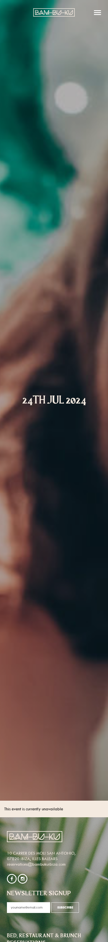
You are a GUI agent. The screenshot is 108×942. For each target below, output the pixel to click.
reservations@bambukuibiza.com (36, 864)
